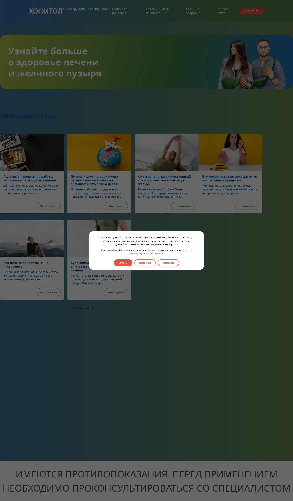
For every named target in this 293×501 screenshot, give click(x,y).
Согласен (123, 262)
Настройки (145, 262)
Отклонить (168, 262)
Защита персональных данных (146, 253)
